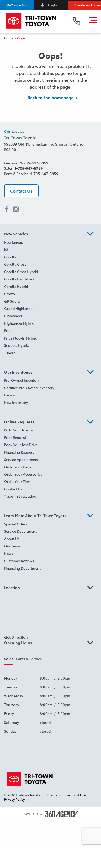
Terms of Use (76, 795)
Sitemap (53, 795)
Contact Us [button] (21, 190)
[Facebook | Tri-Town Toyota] (6, 209)
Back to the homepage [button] (50, 97)
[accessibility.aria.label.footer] (61, 814)
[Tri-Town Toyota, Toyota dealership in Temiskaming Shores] (33, 21)
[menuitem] (50, 242)
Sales (8, 658)
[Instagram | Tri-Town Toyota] (16, 209)
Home (8, 38)
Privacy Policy (14, 799)
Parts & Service (29, 658)
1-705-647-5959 (34, 162)
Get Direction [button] (16, 637)
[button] (17, 5)
